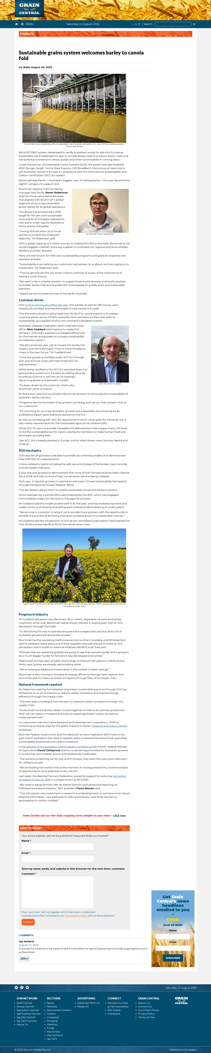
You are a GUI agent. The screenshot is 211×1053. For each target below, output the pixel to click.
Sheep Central (25, 1006)
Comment (29, 873)
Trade (50, 1028)
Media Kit (83, 1006)
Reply (24, 958)
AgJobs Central (26, 1017)
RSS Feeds (114, 1010)
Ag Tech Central (27, 1020)
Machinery (53, 1031)
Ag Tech (52, 1038)
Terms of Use (146, 1017)
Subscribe (173, 958)
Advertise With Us (88, 1003)
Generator (190, 1049)
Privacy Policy (146, 1013)
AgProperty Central (28, 1013)
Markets (52, 1006)
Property (52, 1020)
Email (26, 853)
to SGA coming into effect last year (46, 305)
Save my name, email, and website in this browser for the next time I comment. (73, 868)
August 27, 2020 (28, 945)
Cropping (53, 1017)
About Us (22, 1024)
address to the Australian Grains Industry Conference (59, 746)
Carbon (51, 1013)
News (50, 1003)
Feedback (114, 1013)
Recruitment (55, 1035)
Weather (52, 1024)
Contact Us (145, 1006)
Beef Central (24, 1003)
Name (26, 840)
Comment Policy (148, 1010)
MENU (29, 24)
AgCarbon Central (28, 1010)
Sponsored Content (59, 1010)
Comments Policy (76, 915)
